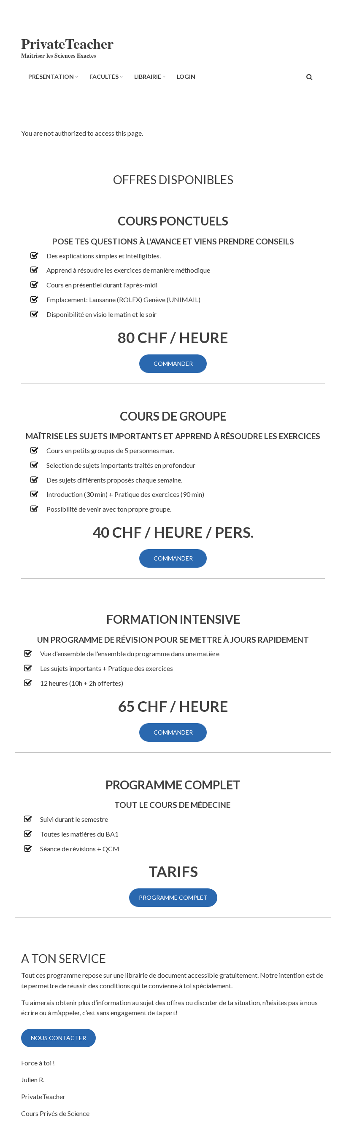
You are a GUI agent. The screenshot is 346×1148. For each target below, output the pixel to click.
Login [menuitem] (186, 76)
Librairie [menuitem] (147, 76)
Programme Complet (173, 897)
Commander (173, 363)
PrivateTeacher (67, 43)
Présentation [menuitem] (51, 76)
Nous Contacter (58, 1037)
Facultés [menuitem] (104, 76)
